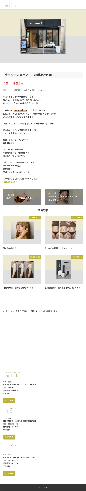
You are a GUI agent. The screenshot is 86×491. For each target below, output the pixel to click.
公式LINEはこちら (11, 182)
